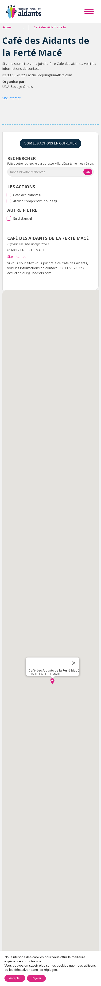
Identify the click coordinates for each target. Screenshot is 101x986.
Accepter (14, 978)
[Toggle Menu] (89, 11)
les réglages (48, 969)
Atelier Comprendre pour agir (35, 201)
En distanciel (22, 218)
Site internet (11, 98)
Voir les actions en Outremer (50, 143)
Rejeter (36, 978)
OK (88, 172)
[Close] (73, 663)
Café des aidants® (27, 195)
